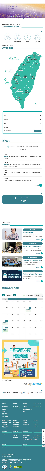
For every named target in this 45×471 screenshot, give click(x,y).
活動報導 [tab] (21, 146)
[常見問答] (43, 439)
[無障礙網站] (18, 467)
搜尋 (37, 130)
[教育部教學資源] (43, 436)
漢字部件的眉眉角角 (28, 232)
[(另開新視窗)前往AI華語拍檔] (22, 392)
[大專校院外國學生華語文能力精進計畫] (12, 275)
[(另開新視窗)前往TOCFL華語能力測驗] (30, 392)
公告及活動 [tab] (11, 146)
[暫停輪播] (19, 19)
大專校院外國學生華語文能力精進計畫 (32, 274)
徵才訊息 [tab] (23, 149)
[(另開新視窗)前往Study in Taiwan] (14, 392)
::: (2, 20)
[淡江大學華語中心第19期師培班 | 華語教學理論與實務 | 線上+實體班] (12, 261)
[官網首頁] (6, 1)
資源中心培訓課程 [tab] (32, 146)
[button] (38, 2)
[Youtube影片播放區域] (22, 11)
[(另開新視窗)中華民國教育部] (4, 467)
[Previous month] (3, 295)
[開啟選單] (43, 2)
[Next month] (14, 295)
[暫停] (42, 31)
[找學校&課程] (43, 433)
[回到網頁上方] (43, 441)
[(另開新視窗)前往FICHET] (6, 392)
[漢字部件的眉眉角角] (12, 234)
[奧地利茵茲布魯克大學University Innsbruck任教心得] (12, 247)
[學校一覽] (43, 431)
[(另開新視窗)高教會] (10, 467)
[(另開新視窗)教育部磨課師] (35, 384)
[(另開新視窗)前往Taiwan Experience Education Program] (38, 392)
